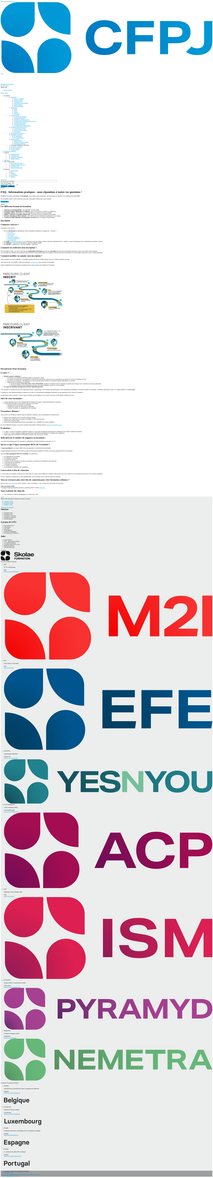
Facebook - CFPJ (8, 503)
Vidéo (15, 109)
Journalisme (14, 97)
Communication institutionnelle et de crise (25, 121)
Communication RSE (19, 124)
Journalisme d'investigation (21, 103)
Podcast (16, 112)
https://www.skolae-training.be (12, 1093)
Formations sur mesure (17, 157)
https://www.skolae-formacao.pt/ (12, 1156)
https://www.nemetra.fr (10, 1038)
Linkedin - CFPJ (8, 501)
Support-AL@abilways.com (54, 425)
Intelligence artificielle (16, 134)
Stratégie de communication (21, 119)
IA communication (19, 137)
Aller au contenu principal (7, 1)
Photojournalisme (18, 106)
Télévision (16, 113)
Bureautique (17, 131)
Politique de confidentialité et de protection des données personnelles (22, 1174)
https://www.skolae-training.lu (12, 1114)
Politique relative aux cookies (11, 1176)
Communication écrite (20, 128)
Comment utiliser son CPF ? (18, 164)
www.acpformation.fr (13, 237)
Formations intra (15, 155)
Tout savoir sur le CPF (16, 163)
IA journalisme (18, 136)
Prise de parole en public (20, 130)
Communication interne (20, 122)
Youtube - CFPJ (8, 504)
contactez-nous (34, 262)
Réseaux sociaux (18, 100)
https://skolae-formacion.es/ (11, 1135)
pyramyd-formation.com (13, 238)
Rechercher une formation (7, 181)
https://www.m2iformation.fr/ (11, 571)
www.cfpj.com (11, 234)
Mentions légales (8, 1173)
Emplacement (4, 184)
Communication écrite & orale (18, 127)
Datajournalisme (18, 104)
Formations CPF (15, 166)
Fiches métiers (14, 170)
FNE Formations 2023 (16, 167)
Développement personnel (17, 133)
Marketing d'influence (19, 143)
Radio (15, 110)
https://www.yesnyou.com (11, 758)
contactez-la (42, 487)
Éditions (13, 176)
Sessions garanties (15, 148)
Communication (15, 115)
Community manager (19, 118)
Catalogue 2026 (15, 149)
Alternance (7, 160)
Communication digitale (20, 116)
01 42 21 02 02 (5, 85)
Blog (12, 172)
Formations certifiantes (17, 146)
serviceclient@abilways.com (17, 241)
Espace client (4, 93)
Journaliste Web (18, 101)
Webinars (13, 173)
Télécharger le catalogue (7, 84)
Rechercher (11, 186)
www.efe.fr (10, 232)
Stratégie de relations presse (21, 142)
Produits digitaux (15, 158)
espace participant (12, 483)
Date (2, 183)
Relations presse (15, 139)
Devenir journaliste (19, 98)
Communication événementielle (22, 125)
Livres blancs (14, 175)
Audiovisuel (14, 107)
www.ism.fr (10, 235)
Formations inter (15, 154)
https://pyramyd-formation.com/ (12, 987)
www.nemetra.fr (11, 240)
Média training (18, 140)
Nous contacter (8, 90)
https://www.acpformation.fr (11, 811)
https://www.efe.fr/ (9, 667)
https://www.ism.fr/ (9, 896)
